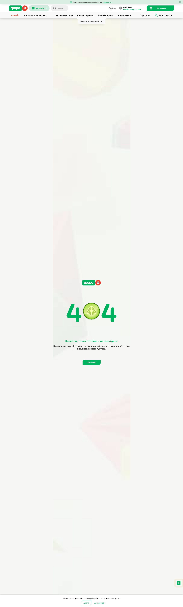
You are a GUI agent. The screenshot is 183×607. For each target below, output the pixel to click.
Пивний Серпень (85, 15)
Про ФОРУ (145, 15)
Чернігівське (124, 15)
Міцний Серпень (106, 15)
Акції (13, 15)
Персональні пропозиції (34, 15)
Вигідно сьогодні (64, 15)
